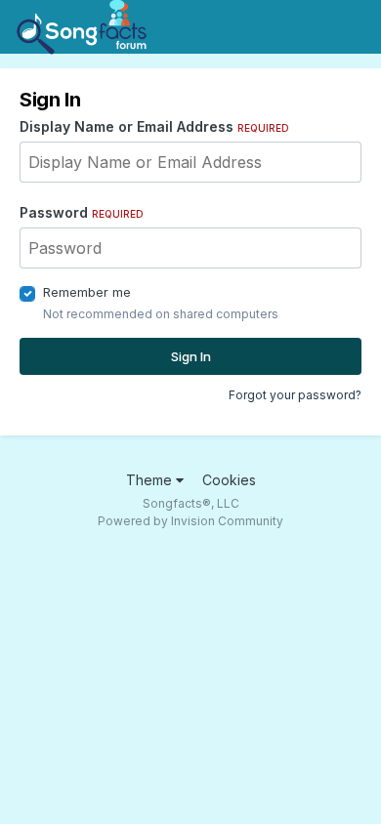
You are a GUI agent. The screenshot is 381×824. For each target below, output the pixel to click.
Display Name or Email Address (154, 126)
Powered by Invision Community (190, 521)
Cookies (229, 480)
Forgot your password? (295, 395)
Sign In (191, 356)
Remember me (87, 292)
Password (82, 212)
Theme (151, 480)
